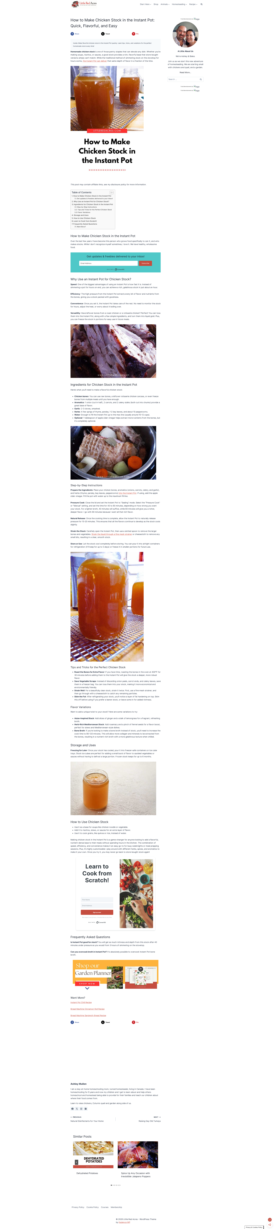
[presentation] (93, 1154)
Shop (156, 4)
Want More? (81, 227)
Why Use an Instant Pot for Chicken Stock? (91, 201)
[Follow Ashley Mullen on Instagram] (81, 1109)
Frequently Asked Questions (85, 224)
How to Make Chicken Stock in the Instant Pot (92, 196)
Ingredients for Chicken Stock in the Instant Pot (93, 204)
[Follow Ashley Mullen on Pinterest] (86, 1109)
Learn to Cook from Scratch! (85, 221)
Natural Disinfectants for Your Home (87, 1119)
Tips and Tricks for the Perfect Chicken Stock (95, 210)
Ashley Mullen (78, 1083)
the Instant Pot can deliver (95, 61)
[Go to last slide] (76, 1162)
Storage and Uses (81, 215)
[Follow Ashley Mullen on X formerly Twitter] (77, 1109)
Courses (104, 1207)
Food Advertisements (186, 19)
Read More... (185, 72)
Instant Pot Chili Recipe (81, 1002)
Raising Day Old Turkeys (150, 1119)
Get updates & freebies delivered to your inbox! (95, 199)
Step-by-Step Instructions (87, 207)
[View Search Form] (201, 4)
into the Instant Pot (127, 493)
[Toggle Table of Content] (110, 192)
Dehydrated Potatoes (87, 1173)
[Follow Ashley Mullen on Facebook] (72, 1109)
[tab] (111, 1185)
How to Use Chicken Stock (85, 218)
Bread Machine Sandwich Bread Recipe (88, 1015)
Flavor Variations (84, 212)
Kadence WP (124, 1222)
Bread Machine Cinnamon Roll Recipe (87, 1009)
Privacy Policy (78, 1207)
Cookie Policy (92, 1207)
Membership (116, 1207)
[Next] (154, 1162)
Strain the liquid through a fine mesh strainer (112, 534)
